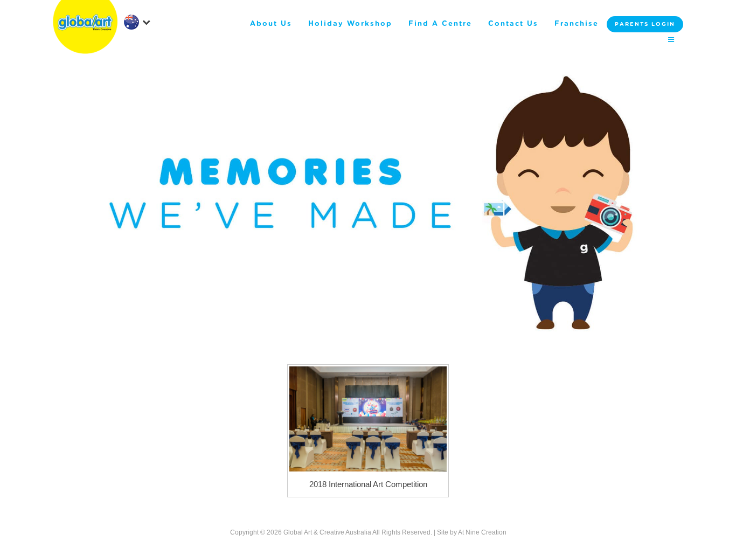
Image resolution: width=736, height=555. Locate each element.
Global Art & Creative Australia (327, 532)
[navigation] (136, 21)
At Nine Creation (482, 532)
